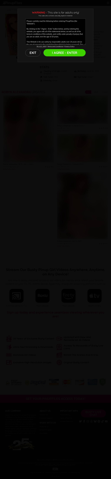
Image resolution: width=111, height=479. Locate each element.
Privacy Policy (69, 46)
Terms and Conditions (55, 46)
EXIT (33, 53)
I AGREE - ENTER (64, 53)
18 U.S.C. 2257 (41, 46)
